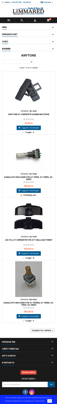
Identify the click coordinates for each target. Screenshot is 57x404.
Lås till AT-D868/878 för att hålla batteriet (28, 240)
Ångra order (28, 372)
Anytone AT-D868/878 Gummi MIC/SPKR (28, 114)
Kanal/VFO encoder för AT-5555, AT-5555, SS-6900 (28, 178)
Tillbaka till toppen (43, 330)
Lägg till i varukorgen (28, 128)
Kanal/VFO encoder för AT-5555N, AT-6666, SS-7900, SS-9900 (29, 303)
